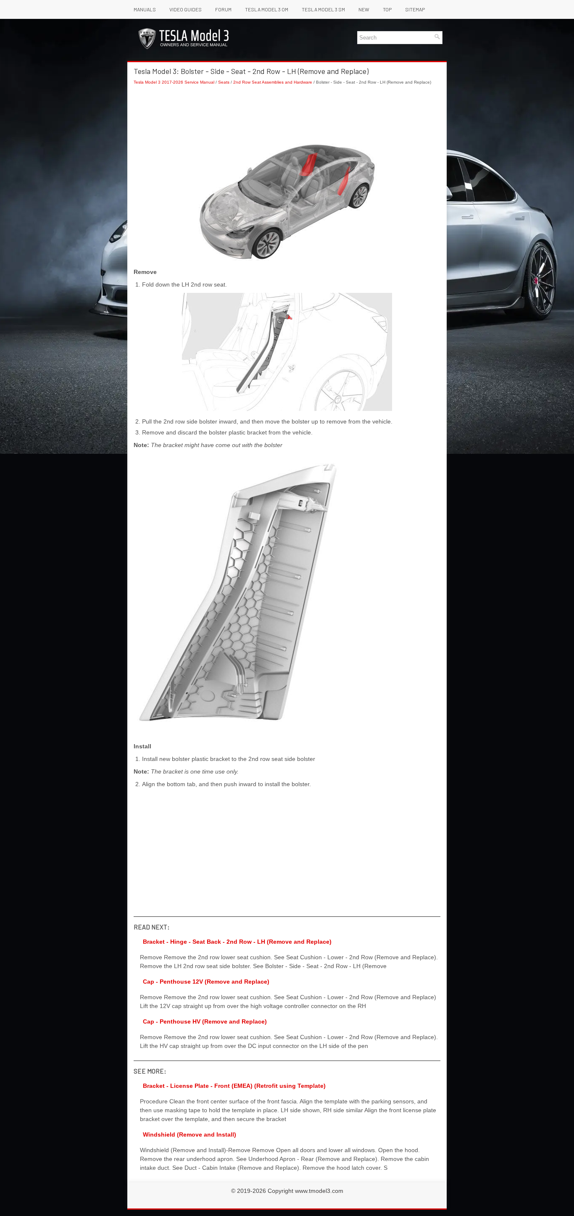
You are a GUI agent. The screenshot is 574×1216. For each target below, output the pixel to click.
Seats (223, 82)
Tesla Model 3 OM (266, 9)
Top (387, 9)
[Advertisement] (287, 114)
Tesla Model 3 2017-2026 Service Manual (174, 82)
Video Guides (185, 9)
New (363, 9)
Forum (223, 9)
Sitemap (415, 9)
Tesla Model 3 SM (323, 9)
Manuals (145, 9)
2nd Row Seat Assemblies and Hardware (272, 82)
